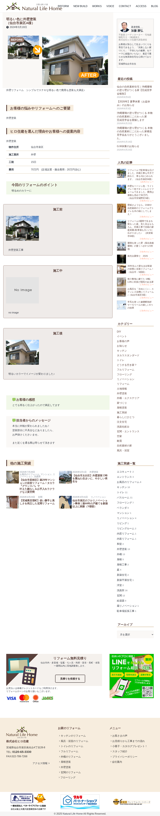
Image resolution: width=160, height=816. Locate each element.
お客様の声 (123, 341)
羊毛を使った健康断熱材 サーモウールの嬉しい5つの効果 (140, 305)
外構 (121, 554)
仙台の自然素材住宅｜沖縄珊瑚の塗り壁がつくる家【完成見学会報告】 (134, 90)
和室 (120, 544)
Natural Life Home (73, 813)
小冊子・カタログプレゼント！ (129, 746)
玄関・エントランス (128, 431)
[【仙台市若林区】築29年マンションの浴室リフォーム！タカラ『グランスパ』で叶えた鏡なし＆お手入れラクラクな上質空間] (12, 473)
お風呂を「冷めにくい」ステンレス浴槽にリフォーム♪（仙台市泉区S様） (141, 292)
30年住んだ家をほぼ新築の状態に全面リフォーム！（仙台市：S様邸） (141, 269)
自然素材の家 (124, 445)
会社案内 (117, 762)
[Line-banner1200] (132, 676)
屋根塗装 (122, 407)
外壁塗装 (94, 472)
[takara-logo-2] (132, 802)
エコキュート (125, 471)
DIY (119, 331)
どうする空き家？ (127, 365)
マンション (46, 474)
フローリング (124, 374)
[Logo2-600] (34, 6)
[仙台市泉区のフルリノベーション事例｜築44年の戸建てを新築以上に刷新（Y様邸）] (65, 498)
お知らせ (122, 346)
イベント (122, 336)
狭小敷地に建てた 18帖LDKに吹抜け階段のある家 (141, 280)
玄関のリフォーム (71, 772)
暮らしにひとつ (125, 417)
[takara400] (80, 801)
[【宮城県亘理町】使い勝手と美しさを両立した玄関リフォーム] (12, 498)
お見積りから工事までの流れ (128, 741)
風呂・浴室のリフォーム (74, 741)
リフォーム (123, 384)
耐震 (119, 441)
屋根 (120, 559)
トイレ (120, 360)
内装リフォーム (126, 538)
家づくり (122, 403)
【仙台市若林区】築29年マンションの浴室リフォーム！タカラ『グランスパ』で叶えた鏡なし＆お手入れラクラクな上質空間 (37, 486)
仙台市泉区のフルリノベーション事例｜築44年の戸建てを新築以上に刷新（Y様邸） (90, 503)
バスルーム (124, 497)
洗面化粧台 (123, 426)
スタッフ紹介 (119, 751)
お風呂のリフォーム (29, 474)
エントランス (125, 477)
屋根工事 (123, 564)
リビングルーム (126, 528)
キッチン (122, 350)
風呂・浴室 (123, 450)
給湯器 (121, 600)
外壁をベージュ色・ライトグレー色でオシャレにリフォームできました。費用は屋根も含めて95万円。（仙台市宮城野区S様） (141, 192)
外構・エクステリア (128, 398)
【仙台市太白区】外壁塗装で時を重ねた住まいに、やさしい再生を (90, 478)
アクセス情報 (41, 763)
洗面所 (37, 476)
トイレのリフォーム (72, 746)
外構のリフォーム (71, 756)
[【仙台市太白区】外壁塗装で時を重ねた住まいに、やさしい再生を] (65, 473)
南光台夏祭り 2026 (138, 256)
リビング (123, 523)
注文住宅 (122, 422)
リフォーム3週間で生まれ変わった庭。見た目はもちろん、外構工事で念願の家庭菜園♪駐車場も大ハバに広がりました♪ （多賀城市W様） (141, 228)
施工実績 (122, 412)
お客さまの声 (119, 735)
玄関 (40, 497)
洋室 (120, 585)
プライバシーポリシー (124, 756)
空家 (119, 436)
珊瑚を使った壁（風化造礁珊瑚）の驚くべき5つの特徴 (141, 246)
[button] (71, 6)
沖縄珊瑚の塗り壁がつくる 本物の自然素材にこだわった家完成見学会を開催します (134, 116)
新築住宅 (123, 575)
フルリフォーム (125, 369)
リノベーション (98, 497)
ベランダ (123, 507)
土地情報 (122, 388)
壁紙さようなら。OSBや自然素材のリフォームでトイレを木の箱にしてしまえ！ (141, 209)
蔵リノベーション (128, 605)
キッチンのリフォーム (73, 735)
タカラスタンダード (128, 355)
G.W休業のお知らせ (128, 146)
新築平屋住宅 (125, 580)
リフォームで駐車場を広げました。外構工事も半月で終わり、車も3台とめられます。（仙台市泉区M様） (141, 174)
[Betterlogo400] (28, 802)
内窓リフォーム (126, 533)
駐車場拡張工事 (126, 611)
